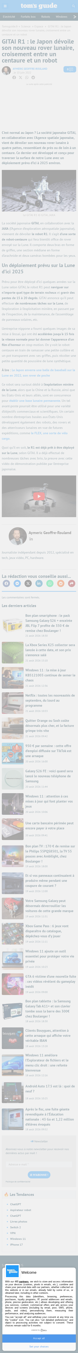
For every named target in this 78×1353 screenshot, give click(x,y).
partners (23, 1281)
